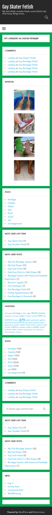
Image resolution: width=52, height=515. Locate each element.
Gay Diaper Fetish (27, 57)
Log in (11, 483)
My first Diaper (15, 265)
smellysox (29, 327)
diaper (11, 206)
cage (28, 313)
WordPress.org (14, 493)
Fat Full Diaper (15, 285)
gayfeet (28, 320)
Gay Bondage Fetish (28, 61)
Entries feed (13, 486)
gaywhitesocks (9, 325)
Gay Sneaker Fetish (17, 244)
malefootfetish (30, 325)
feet (10, 209)
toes (34, 330)
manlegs (44, 325)
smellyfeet (22, 327)
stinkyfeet (19, 330)
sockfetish (8, 329)
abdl (6, 313)
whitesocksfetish (10, 332)
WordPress (23, 512)
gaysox (42, 323)
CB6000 (34, 313)
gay (22, 319)
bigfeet (10, 313)
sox (9, 220)
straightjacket (27, 330)
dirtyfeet (28, 316)
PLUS (10, 213)
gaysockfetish (29, 323)
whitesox (19, 332)
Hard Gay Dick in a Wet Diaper (22, 272)
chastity (11, 202)
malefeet (22, 325)
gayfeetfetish (35, 320)
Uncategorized (15, 223)
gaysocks (37, 323)
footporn (16, 320)
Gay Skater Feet (15, 240)
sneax (10, 216)
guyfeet (16, 325)
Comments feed (15, 489)
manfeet (38, 325)
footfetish (8, 319)
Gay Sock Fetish (15, 268)
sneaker (35, 327)
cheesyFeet (8, 316)
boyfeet (23, 313)
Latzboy (11, 57)
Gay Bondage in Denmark (20, 296)
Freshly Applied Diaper (18, 292)
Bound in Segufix (16, 282)
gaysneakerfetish (19, 323)
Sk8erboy (14, 327)
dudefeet (34, 316)
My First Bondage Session (20, 261)
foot (44, 316)
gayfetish (42, 320)
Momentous (38, 512)
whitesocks (39, 330)
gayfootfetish (9, 323)
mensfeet (8, 327)
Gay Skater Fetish (17, 7)
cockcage (15, 316)
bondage (12, 199)
